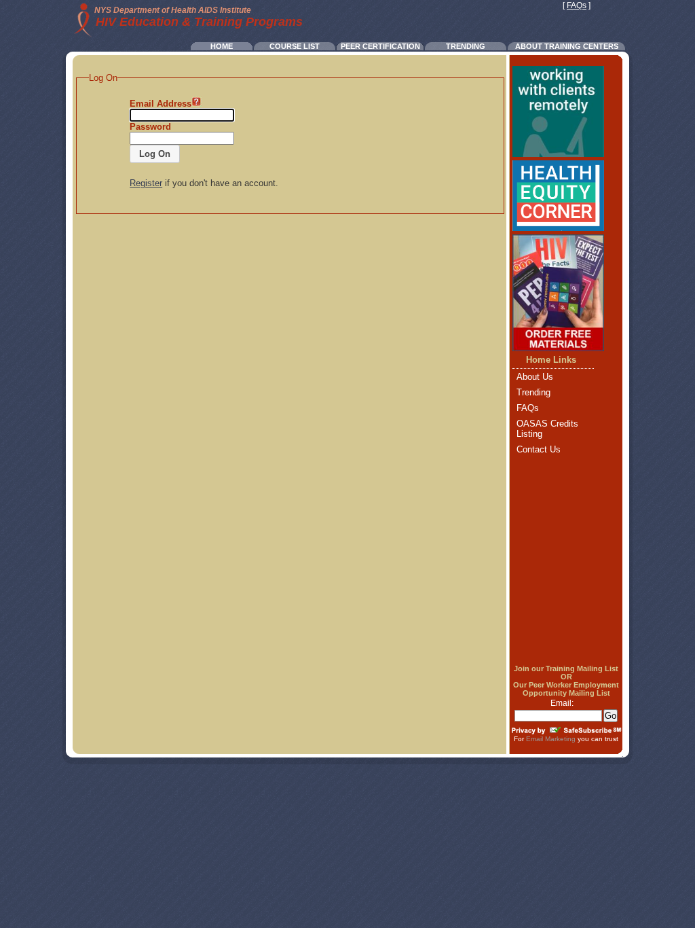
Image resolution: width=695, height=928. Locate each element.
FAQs (576, 5)
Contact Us (538, 449)
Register (146, 183)
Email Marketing (551, 739)
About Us (534, 377)
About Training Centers (566, 46)
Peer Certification (380, 46)
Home (221, 46)
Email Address (160, 104)
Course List (294, 46)
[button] (155, 154)
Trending (465, 46)
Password (150, 127)
